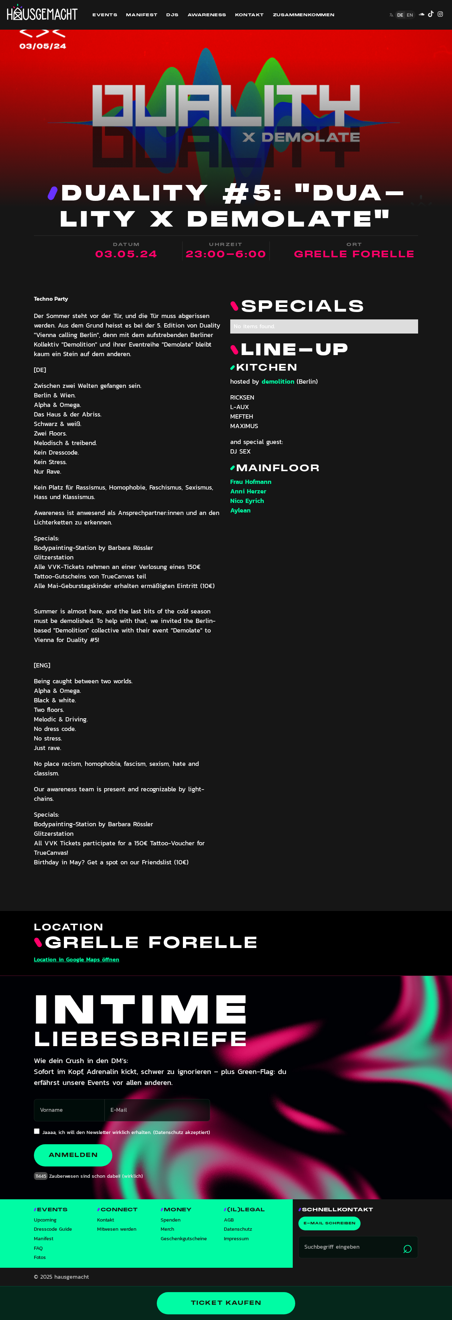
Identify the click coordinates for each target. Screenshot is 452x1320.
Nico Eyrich (247, 500)
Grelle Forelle (354, 254)
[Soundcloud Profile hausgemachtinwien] (421, 14)
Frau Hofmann (251, 481)
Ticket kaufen (226, 1303)
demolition (279, 381)
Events (105, 14)
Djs (172, 14)
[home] (42, 12)
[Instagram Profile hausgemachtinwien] (440, 14)
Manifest (141, 14)
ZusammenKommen (303, 14)
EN (410, 14)
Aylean (240, 510)
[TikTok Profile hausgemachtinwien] (430, 15)
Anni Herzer (248, 491)
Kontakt (249, 14)
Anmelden (73, 1155)
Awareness (207, 14)
